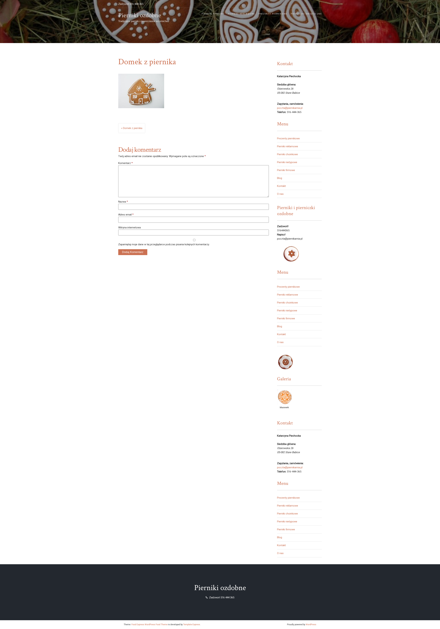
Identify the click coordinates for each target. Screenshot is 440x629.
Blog (279, 178)
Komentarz (125, 163)
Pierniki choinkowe (287, 154)
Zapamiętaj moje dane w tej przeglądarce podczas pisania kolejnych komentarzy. (164, 244)
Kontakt (281, 186)
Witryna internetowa (129, 227)
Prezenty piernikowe (272, 14)
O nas (280, 193)
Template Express (191, 624)
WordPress (311, 624)
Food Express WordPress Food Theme (149, 624)
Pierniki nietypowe (287, 162)
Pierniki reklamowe (241, 14)
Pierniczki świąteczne (306, 14)
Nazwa (123, 201)
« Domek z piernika (131, 128)
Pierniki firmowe (213, 14)
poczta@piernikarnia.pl (289, 108)
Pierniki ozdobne (139, 15)
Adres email (126, 214)
